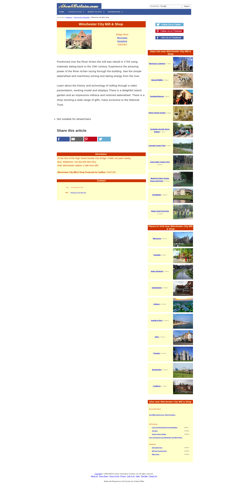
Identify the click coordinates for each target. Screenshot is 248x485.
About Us (94, 476)
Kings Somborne (157, 271)
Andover (156, 304)
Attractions (69, 17)
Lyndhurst (156, 386)
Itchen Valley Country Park (160, 162)
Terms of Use (114, 476)
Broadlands (156, 195)
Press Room (103, 476)
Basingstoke (156, 370)
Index (138, 476)
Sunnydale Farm (157, 447)
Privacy (123, 476)
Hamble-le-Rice (156, 320)
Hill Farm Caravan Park (159, 451)
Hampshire (122, 41)
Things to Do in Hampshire (82, 17)
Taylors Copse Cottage (159, 434)
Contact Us (153, 476)
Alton (157, 337)
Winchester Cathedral (157, 64)
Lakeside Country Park (157, 146)
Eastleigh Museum (157, 96)
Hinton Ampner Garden (157, 113)
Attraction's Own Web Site (78, 192)
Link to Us (131, 476)
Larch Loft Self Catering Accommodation (164, 427)
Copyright (98, 474)
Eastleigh (157, 255)
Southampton (157, 288)
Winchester (122, 38)
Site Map (144, 476)
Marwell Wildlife (157, 80)
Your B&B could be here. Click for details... (162, 415)
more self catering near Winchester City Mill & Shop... (166, 437)
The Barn (155, 431)
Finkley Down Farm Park (160, 211)
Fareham (156, 353)
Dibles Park (155, 454)
